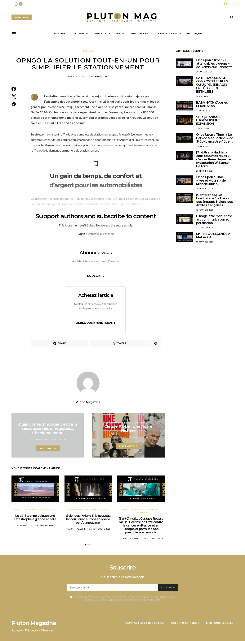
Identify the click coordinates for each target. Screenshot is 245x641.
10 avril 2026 (203, 111)
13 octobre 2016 (76, 76)
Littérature (113, 423)
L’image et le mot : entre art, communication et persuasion (214, 219)
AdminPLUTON (25, 525)
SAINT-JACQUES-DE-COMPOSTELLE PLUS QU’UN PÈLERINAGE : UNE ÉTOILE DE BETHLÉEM (212, 84)
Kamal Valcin (58, 439)
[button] (85, 545)
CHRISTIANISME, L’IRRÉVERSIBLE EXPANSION (208, 120)
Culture (78, 33)
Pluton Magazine (98, 76)
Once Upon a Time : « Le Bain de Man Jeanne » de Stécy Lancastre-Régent (214, 138)
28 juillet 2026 (204, 72)
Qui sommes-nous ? (185, 622)
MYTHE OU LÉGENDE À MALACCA (213, 235)
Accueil (60, 33)
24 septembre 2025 (99, 529)
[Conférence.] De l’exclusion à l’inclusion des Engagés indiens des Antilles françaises (214, 200)
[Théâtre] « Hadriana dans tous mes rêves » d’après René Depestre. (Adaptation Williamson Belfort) (214, 159)
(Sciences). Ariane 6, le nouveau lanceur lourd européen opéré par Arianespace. (87, 519)
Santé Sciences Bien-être (28, 509)
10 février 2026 (204, 227)
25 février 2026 (204, 188)
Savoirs (100, 33)
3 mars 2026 (202, 146)
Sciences (88, 51)
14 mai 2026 (202, 96)
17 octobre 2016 (116, 437)
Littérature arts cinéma (136, 423)
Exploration (167, 33)
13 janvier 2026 (44, 525)
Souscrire (95, 275)
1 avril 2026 (202, 128)
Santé (125, 509)
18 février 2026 (204, 210)
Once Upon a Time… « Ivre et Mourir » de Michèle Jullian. (211, 180)
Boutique (194, 33)
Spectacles (139, 33)
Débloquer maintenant (96, 323)
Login (81, 233)
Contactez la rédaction (145, 622)
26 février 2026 (204, 171)
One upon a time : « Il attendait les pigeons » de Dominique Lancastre (214, 63)
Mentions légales (220, 622)
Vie (118, 33)
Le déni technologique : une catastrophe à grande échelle (35, 517)
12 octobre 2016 (38, 439)
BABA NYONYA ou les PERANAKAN (212, 104)
